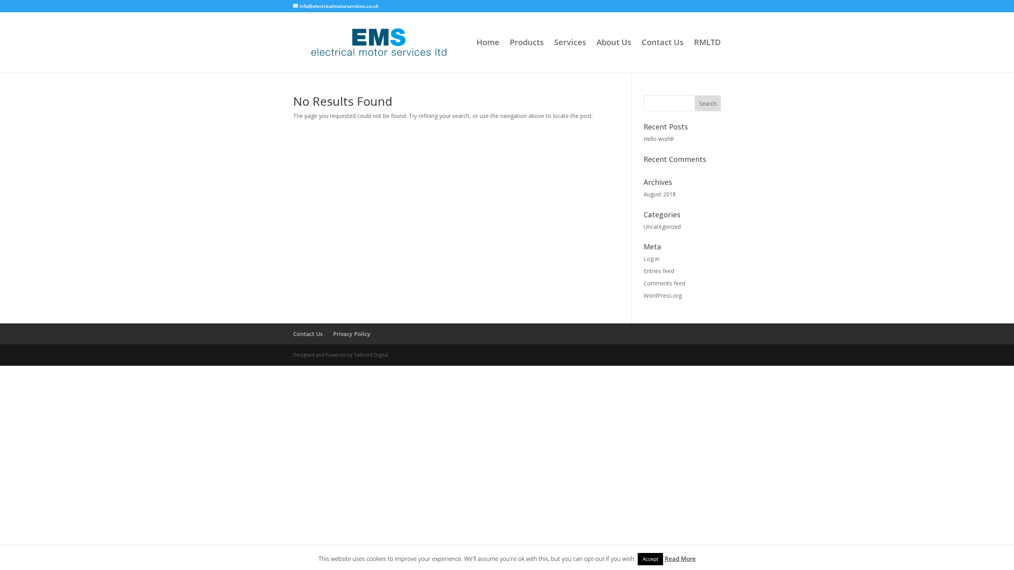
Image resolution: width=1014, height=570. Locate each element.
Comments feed (664, 283)
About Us (614, 44)
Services (570, 44)
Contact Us (663, 44)
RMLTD (707, 44)
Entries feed (659, 271)
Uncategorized (662, 226)
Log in (651, 258)
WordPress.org (663, 295)
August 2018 (660, 194)
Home (488, 44)
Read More (680, 558)
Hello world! (659, 138)
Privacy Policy (351, 334)
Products (527, 44)
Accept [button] (650, 558)
